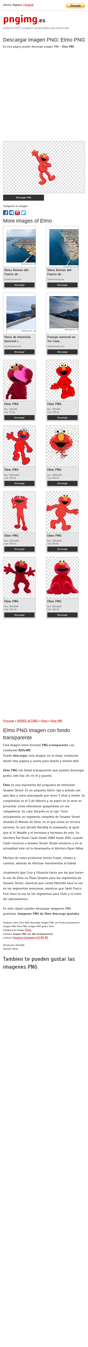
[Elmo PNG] (19, 379)
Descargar (19, 284)
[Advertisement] (44, 96)
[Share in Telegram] (11, 212)
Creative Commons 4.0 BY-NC (30, 937)
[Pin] (17, 212)
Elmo (28, 930)
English (29, 5)
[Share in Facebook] (5, 212)
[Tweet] (23, 212)
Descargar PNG (23, 197)
